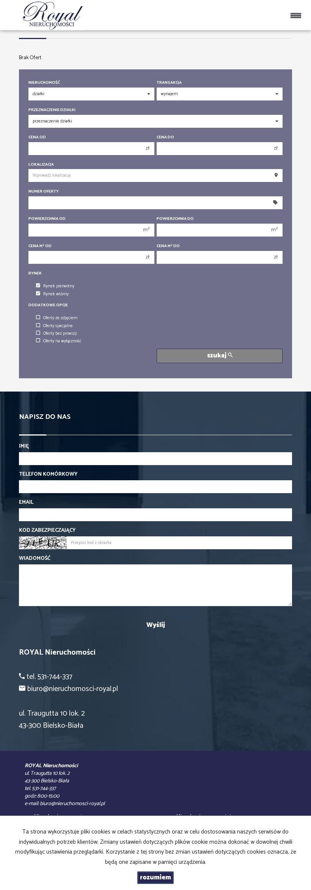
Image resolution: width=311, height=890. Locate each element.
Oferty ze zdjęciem (60, 318)
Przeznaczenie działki (51, 110)
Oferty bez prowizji (60, 333)
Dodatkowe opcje (48, 305)
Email (26, 502)
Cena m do (168, 246)
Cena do (165, 137)
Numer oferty (43, 191)
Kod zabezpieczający (47, 530)
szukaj (217, 356)
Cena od (37, 137)
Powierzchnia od (47, 219)
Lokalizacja (41, 165)
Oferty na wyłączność (62, 341)
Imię (24, 446)
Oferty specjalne (58, 326)
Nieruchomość (44, 83)
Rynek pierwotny (58, 286)
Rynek (35, 273)
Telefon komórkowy (48, 474)
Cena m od (40, 246)
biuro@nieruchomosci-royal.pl (72, 803)
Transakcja (169, 83)
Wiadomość (34, 559)
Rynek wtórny (56, 294)
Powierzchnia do (175, 219)
